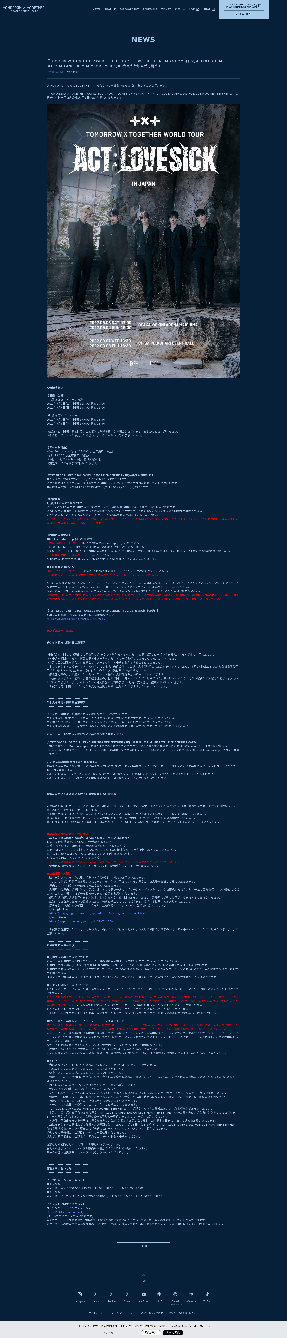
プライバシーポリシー (123, 1313)
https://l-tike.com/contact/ (65, 1212)
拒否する (108, 1332)
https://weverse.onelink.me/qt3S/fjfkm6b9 (76, 619)
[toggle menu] (277, 9)
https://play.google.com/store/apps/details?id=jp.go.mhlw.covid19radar (99, 914)
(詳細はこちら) (201, 1326)
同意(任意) (151, 1333)
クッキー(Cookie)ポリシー (183, 1313)
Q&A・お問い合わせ (152, 1313)
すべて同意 (173, 1333)
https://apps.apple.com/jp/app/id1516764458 (81, 922)
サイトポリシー (97, 1313)
